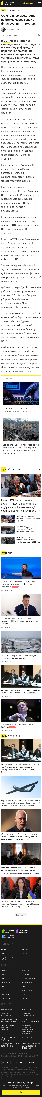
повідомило (30, 351)
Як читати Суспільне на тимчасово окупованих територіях (28, 1029)
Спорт (25, 994)
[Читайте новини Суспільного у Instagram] (16, 1062)
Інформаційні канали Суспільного (7, 1027)
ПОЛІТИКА (12, 10)
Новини (25, 998)
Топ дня (25, 971)
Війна (3, 949)
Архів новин (6, 1010)
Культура (5, 998)
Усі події (5, 971)
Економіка (27, 982)
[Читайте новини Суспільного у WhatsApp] (34, 1062)
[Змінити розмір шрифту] (39, 35)
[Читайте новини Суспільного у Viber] (25, 1062)
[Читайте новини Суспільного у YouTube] (21, 1062)
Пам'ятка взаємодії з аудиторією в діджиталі (31, 1046)
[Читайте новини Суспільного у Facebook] (7, 1062)
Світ (3, 986)
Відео (3, 953)
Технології (27, 990)
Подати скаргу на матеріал (9, 1039)
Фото (24, 953)
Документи (27, 1038)
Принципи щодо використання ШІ (9, 1020)
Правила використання (29, 1014)
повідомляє (15, 67)
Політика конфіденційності (30, 1020)
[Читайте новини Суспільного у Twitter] (12, 1062)
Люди (24, 986)
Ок (21, 1092)
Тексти (25, 949)
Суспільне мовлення (6, 1014)
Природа (5, 994)
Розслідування (29, 979)
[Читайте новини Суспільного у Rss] (3, 1062)
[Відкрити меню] (40, 3)
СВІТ (19, 10)
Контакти (26, 1010)
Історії (4, 990)
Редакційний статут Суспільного (10, 1045)
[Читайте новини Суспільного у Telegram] (30, 1062)
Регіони (25, 975)
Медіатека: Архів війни (8, 958)
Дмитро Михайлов (14, 29)
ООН (3, 10)
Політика (5, 982)
